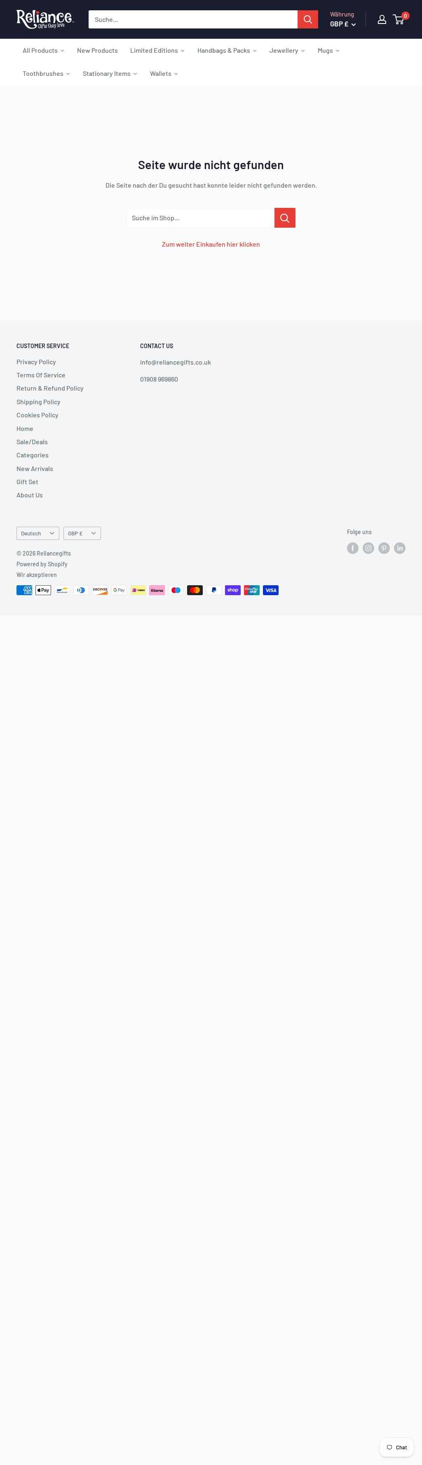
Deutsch (31, 533)
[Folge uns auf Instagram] (368, 547)
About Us (29, 495)
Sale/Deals (32, 441)
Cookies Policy (37, 415)
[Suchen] (308, 19)
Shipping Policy (38, 401)
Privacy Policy (36, 361)
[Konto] (382, 19)
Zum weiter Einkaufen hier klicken (211, 244)
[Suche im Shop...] (284, 218)
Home (24, 428)
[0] (399, 19)
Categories (32, 455)
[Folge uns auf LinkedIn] (400, 547)
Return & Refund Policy (50, 388)
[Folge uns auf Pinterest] (384, 547)
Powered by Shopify (42, 564)
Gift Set (27, 481)
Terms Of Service (41, 375)
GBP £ (75, 533)
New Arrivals (34, 468)
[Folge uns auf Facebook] (353, 547)
